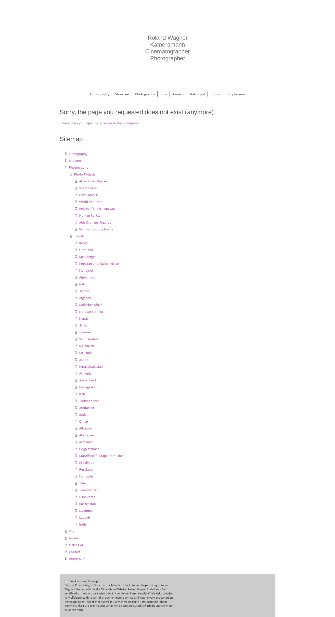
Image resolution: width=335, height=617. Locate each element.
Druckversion (77, 581)
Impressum (77, 558)
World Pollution (91, 202)
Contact (74, 552)
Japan (83, 359)
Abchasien (86, 435)
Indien (84, 524)
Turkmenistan (89, 401)
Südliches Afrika (90, 304)
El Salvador (87, 462)
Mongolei (86, 270)
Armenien (86, 442)
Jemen (84, 291)
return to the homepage (120, 123)
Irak (82, 284)
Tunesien (85, 332)
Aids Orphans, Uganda (95, 222)
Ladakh (84, 517)
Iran (82, 394)
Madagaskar (88, 387)
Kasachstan (87, 504)
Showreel (76, 160)
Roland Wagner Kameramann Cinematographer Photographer (167, 48)
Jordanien (86, 407)
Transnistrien (88, 490)
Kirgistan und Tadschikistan (99, 263)
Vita (71, 531)
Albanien (85, 428)
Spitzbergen (88, 256)
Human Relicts (89, 215)
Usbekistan (87, 497)
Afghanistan (88, 277)
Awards (74, 538)
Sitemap (93, 581)
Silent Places (88, 188)
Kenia (83, 243)
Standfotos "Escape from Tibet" (102, 455)
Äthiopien (86, 373)
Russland (86, 469)
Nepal (83, 318)
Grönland (86, 250)
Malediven (86, 346)
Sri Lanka (85, 353)
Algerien (85, 298)
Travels (79, 236)
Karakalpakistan (91, 366)
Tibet (83, 483)
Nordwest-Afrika (91, 311)
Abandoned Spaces (93, 181)
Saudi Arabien (89, 339)
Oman (83, 421)
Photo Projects (85, 174)
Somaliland (87, 380)
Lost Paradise (89, 195)
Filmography (78, 153)
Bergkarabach (89, 449)
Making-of (76, 545)
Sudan (84, 414)
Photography (78, 167)
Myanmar (86, 510)
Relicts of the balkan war (97, 208)
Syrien (83, 325)
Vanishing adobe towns (96, 229)
